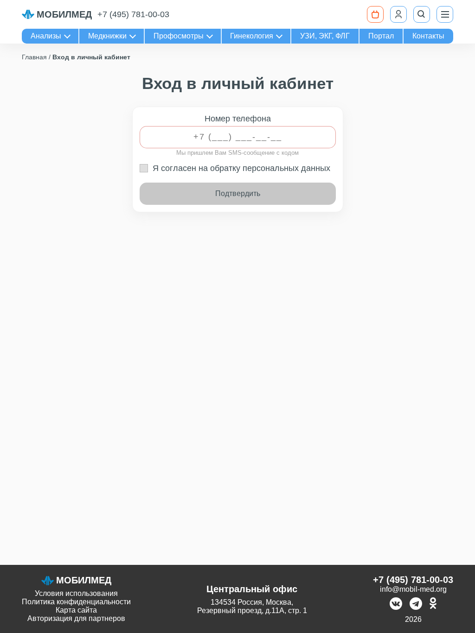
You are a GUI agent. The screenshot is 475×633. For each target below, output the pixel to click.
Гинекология (251, 36)
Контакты (428, 36)
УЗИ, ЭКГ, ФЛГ (325, 36)
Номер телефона (238, 118)
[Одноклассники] (433, 604)
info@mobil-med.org (413, 589)
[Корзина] (375, 14)
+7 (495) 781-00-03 (133, 14)
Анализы (46, 36)
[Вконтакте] (396, 604)
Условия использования (76, 593)
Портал (381, 36)
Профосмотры (179, 36)
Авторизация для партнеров (76, 618)
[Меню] (444, 14)
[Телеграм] (416, 604)
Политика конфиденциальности (76, 602)
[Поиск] (421, 14)
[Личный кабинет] (398, 14)
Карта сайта (76, 610)
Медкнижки (107, 36)
